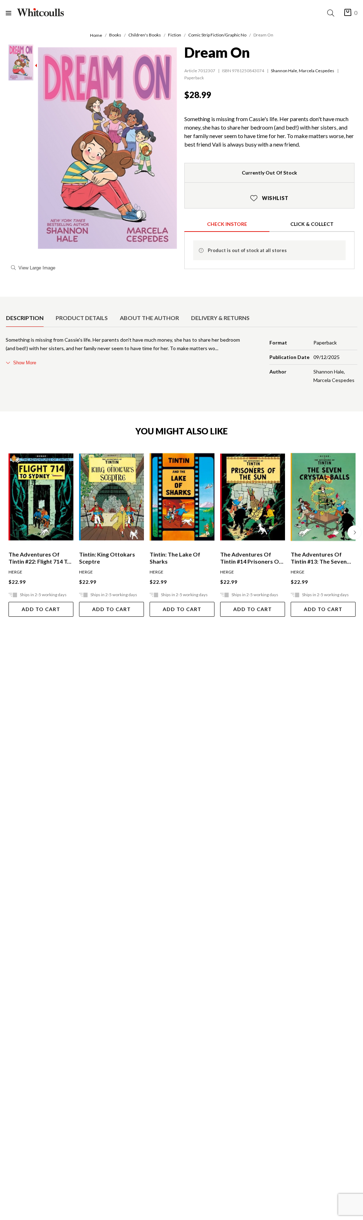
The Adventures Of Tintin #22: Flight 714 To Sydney (40, 558)
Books (115, 35)
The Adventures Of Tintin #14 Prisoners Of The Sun (250, 558)
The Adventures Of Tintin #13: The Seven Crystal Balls (319, 558)
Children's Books (144, 35)
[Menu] (11, 13)
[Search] (332, 13)
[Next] (354, 532)
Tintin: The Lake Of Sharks (175, 558)
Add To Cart (41, 609)
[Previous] (8, 532)
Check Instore (227, 224)
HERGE (15, 572)
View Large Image (36, 267)
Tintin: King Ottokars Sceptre (107, 558)
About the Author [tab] (149, 317)
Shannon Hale (284, 70)
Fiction (174, 35)
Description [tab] (25, 317)
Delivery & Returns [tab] (220, 317)
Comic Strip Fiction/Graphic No (217, 35)
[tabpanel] (181, 361)
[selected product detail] (8, 302)
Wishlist (269, 198)
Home (96, 35)
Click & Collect (312, 224)
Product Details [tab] (82, 317)
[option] (25, 318)
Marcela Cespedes (316, 70)
